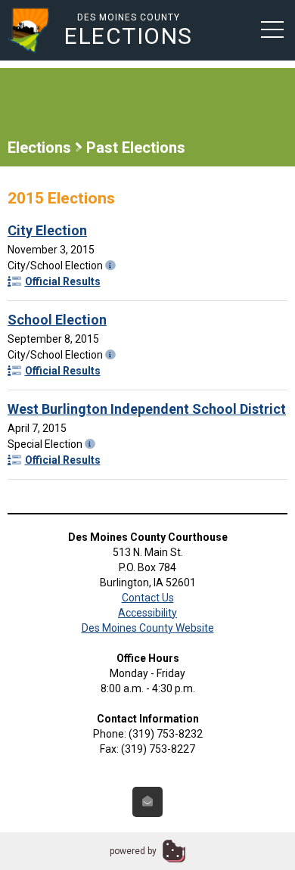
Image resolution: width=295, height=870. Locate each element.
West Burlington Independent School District (147, 409)
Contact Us (148, 598)
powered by (133, 851)
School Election (57, 320)
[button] (272, 29)
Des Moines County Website (148, 628)
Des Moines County (128, 30)
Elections (39, 147)
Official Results (63, 281)
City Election (47, 230)
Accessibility (147, 613)
